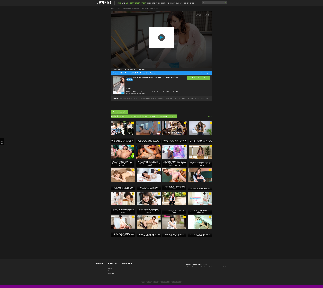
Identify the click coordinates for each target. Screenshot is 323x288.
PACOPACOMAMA (171, 3)
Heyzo (109, 266)
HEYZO (177, 3)
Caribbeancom (112, 271)
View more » (210, 116)
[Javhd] (104, 3)
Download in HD (199, 78)
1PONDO (149, 3)
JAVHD (123, 3)
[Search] (225, 2)
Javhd (112, 8)
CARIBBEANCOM (156, 3)
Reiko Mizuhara (134, 90)
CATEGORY (186, 3)
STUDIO (192, 3)
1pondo (118, 8)
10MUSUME (163, 3)
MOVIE (181, 3)
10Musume (111, 273)
